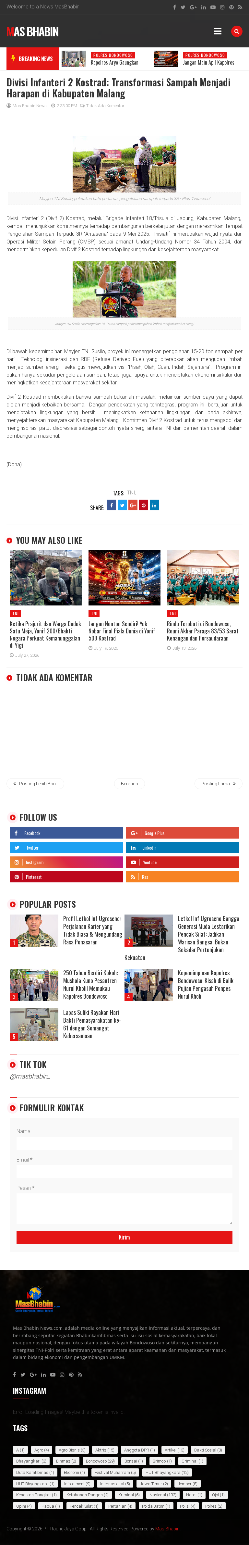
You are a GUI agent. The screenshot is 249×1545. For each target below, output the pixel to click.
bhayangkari (28, 1461)
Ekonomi (71, 1472)
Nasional (157, 1494)
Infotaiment (74, 1483)
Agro (38, 1450)
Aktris (100, 1450)
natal (191, 1494)
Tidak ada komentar (105, 105)
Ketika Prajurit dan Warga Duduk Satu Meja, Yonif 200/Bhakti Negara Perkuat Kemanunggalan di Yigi (45, 634)
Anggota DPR (136, 1450)
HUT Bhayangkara (163, 1472)
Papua (48, 1506)
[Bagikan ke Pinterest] (143, 505)
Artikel (170, 1450)
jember (185, 1483)
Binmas (63, 1461)
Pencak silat (81, 1506)
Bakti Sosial (205, 1450)
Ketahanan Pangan (84, 1494)
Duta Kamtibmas (32, 1472)
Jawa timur (151, 1483)
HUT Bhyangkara (32, 1483)
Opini (21, 1506)
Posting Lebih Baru (38, 783)
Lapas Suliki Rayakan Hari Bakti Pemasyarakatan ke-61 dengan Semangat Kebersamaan (92, 1024)
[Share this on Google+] (132, 505)
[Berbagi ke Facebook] (111, 505)
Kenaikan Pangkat (33, 1494)
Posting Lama (215, 783)
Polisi (185, 1506)
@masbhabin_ (30, 1076)
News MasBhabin (59, 7)
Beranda (129, 783)
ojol (215, 1494)
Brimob (159, 1461)
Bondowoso (96, 1461)
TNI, (131, 493)
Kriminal (126, 1494)
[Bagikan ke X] (122, 505)
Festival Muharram (112, 1472)
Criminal (189, 1461)
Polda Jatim (153, 1506)
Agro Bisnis (69, 1450)
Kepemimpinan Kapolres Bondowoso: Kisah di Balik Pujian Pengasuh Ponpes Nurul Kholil (205, 984)
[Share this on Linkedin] (154, 505)
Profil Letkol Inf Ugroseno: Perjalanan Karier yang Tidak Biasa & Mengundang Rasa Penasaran (92, 930)
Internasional (112, 1483)
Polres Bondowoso (113, 55)
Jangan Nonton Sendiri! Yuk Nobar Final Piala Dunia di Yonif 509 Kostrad (122, 631)
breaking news (36, 59)
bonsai (130, 1461)
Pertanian (117, 1506)
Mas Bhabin (32, 31)
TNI (15, 613)
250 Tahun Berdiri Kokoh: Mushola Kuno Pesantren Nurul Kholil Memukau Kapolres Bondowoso (90, 984)
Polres (211, 1506)
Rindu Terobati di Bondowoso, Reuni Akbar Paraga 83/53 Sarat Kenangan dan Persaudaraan (203, 631)
